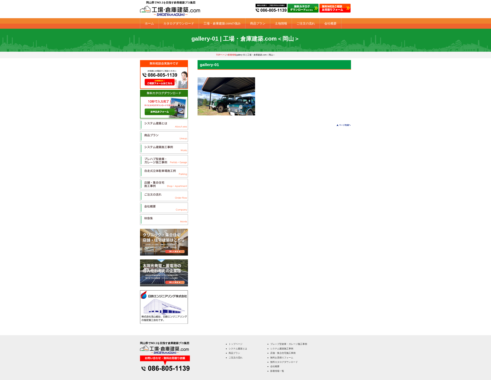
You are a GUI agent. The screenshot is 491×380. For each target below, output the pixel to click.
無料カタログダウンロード (284, 362)
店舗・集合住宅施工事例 (283, 353)
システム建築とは (238, 348)
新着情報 (232, 55)
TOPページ (221, 55)
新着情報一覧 (277, 371)
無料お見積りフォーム (281, 357)
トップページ (235, 344)
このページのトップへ (341, 125)
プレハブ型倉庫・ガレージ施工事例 (288, 344)
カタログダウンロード (178, 23)
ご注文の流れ (306, 23)
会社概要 (330, 23)
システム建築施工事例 (281, 348)
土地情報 (281, 23)
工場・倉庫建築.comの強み (222, 23)
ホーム (149, 23)
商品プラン (257, 23)
